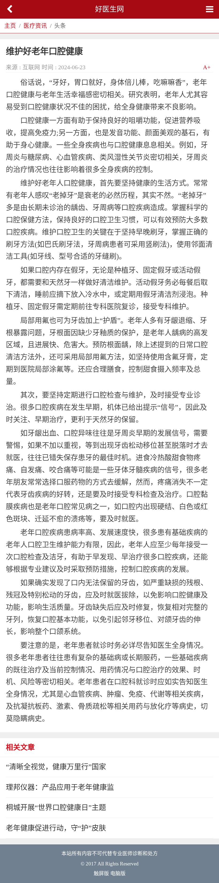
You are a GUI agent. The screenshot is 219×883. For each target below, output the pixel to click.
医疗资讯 (35, 26)
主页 (10, 26)
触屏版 (101, 873)
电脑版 (118, 873)
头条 (60, 26)
